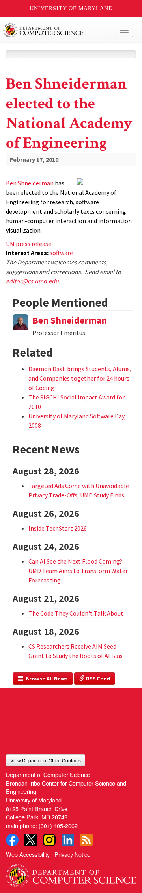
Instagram (49, 840)
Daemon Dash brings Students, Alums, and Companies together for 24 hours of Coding (79, 378)
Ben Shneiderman (30, 183)
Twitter (30, 840)
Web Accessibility (28, 854)
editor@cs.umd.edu (32, 281)
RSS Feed (97, 678)
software (61, 253)
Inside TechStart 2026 (57, 528)
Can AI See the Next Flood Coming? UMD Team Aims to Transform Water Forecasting (78, 570)
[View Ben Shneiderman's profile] (20, 321)
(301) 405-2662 (58, 825)
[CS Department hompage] (71, 873)
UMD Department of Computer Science (57, 30)
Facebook (12, 840)
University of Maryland (71, 8)
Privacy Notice (72, 854)
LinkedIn (68, 840)
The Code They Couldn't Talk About (75, 613)
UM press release (28, 244)
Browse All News (45, 678)
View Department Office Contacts (45, 760)
